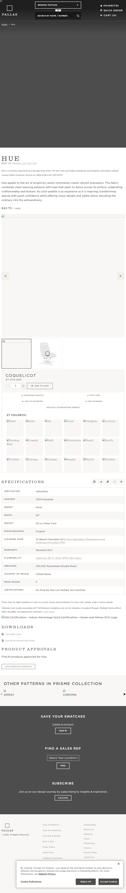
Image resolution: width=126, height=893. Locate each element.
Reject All (86, 882)
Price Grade (12, 582)
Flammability (13, 558)
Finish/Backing (14, 531)
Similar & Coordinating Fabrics (63, 407)
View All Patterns (51, 825)
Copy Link (95, 395)
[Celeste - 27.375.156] (53, 466)
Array (9, 694)
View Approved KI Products (18, 666)
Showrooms (89, 843)
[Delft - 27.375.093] (53, 447)
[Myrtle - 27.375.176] (91, 466)
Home (4, 24)
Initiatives (88, 834)
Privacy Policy (90, 852)
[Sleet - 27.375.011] (15, 428)
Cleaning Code (14, 539)
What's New (48, 852)
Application (12, 491)
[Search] (78, 16)
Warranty (11, 550)
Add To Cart (41, 386)
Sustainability (90, 825)
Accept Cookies (108, 882)
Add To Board (94, 401)
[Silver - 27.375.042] (72, 428)
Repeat (8, 507)
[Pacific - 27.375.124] (110, 447)
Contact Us (89, 857)
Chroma (70, 694)
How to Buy (48, 841)
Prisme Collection (24, 163)
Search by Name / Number (52, 16)
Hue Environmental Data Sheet (20, 640)
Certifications (14, 590)
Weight (9, 523)
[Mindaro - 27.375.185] (110, 466)
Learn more (48, 612)
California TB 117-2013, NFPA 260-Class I (59, 558)
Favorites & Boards (52, 836)
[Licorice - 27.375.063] (110, 428)
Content (9, 499)
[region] (70, 874)
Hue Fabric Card (13, 634)
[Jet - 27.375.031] (53, 428)
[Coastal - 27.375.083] (34, 447)
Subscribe (63, 798)
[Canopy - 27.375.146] (34, 466)
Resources (89, 829)
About (87, 838)
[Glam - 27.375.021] (34, 428)
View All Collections (52, 830)
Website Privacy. (47, 874)
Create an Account (63, 724)
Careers (87, 848)
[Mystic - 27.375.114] (91, 447)
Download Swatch (34, 395)
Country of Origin (16, 574)
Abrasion (10, 566)
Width (8, 515)
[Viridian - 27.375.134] (15, 466)
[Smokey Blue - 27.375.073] (15, 447)
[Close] (118, 863)
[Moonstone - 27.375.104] (72, 447)
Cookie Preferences (31, 881)
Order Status (49, 847)
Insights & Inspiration (53, 858)
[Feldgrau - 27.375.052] (91, 428)
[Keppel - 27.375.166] (72, 466)
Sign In (63, 731)
